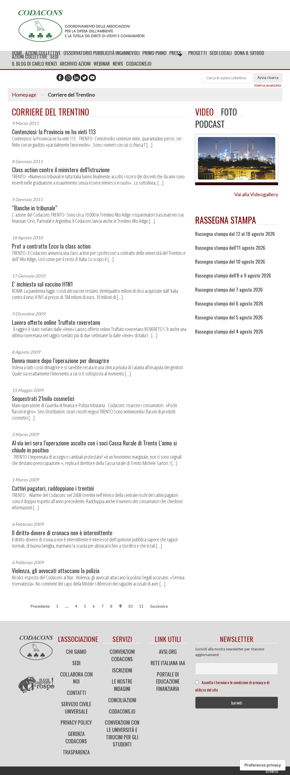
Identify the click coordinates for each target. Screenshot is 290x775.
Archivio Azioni (75, 63)
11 (141, 606)
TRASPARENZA (76, 752)
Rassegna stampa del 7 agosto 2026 (229, 289)
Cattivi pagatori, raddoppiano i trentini (53, 488)
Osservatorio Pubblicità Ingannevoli (101, 52)
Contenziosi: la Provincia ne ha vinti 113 (54, 131)
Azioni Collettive (43, 52)
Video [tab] (204, 111)
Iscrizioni (122, 670)
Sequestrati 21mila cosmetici (43, 398)
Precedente (40, 606)
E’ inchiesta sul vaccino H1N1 (42, 284)
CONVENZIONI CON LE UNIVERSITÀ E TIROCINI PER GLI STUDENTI (122, 733)
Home (17, 52)
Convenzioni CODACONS (122, 655)
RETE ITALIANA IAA (168, 663)
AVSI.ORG (168, 651)
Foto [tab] (229, 111)
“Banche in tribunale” (34, 208)
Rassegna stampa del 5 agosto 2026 (229, 317)
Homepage (24, 94)
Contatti (76, 692)
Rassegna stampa (225, 220)
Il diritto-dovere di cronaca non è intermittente (62, 532)
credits (272, 771)
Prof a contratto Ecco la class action (51, 246)
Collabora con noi (76, 678)
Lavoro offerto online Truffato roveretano (56, 322)
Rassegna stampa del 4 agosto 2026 (229, 331)
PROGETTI (197, 52)
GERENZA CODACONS (76, 737)
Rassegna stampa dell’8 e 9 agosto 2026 (233, 275)
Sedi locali (221, 52)
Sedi (76, 663)
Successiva (159, 606)
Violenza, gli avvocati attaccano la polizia (55, 570)
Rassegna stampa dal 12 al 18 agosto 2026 (235, 233)
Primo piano (154, 52)
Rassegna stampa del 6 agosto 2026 (229, 303)
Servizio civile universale (76, 707)
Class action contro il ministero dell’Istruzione (61, 169)
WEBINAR (101, 63)
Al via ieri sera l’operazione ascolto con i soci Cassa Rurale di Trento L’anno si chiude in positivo (94, 446)
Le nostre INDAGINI (122, 685)
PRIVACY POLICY (76, 722)
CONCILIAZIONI (122, 700)
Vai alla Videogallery (256, 194)
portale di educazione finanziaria (168, 681)
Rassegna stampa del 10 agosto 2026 (230, 261)
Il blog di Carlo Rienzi (34, 63)
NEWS (118, 63)
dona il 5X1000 (249, 52)
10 (130, 606)
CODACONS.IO (139, 63)
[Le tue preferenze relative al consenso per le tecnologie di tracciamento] (262, 765)
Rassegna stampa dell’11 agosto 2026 (230, 247)
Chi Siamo (76, 651)
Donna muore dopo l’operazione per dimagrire (60, 360)
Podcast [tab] (210, 124)
